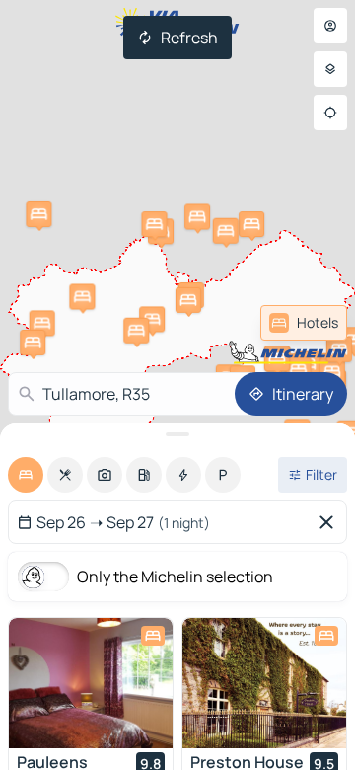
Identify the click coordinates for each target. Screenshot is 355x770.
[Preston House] (264, 683)
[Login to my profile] (330, 25)
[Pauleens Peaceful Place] (91, 683)
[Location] (330, 112)
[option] (25, 475)
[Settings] (330, 69)
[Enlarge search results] (177, 434)
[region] (91, 683)
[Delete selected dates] (330, 522)
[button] (251, 224)
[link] (303, 323)
